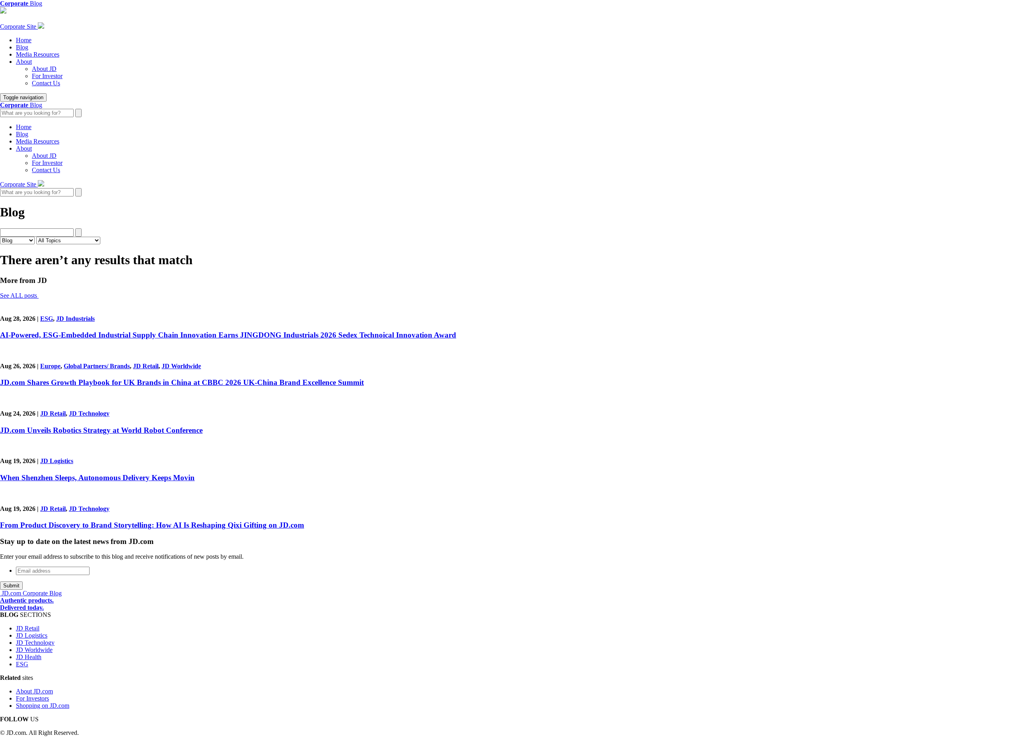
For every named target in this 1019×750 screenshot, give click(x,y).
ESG (46, 318)
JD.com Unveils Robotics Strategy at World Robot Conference (101, 430)
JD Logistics (56, 460)
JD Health (28, 657)
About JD (44, 68)
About (24, 61)
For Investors (32, 698)
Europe (50, 366)
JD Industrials (75, 318)
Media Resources (37, 54)
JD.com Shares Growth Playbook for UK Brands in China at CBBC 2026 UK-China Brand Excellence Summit (182, 382)
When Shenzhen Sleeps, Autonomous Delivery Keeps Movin (97, 477)
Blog (22, 47)
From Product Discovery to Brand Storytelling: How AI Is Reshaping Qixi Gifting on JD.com (152, 525)
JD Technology (89, 413)
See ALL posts (19, 295)
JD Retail (145, 366)
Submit (11, 586)
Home (23, 40)
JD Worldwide (181, 366)
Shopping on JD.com (42, 705)
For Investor (47, 76)
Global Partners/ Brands (97, 366)
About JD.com (34, 691)
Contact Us (46, 83)
